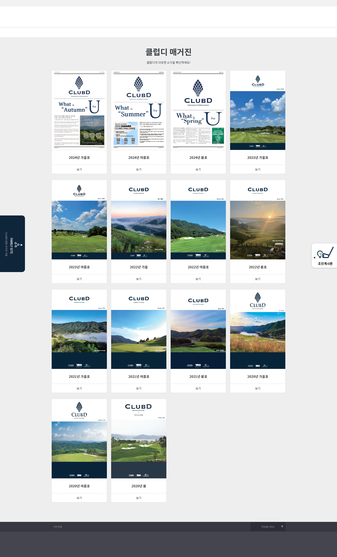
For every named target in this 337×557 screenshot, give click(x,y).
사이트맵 (57, 526)
